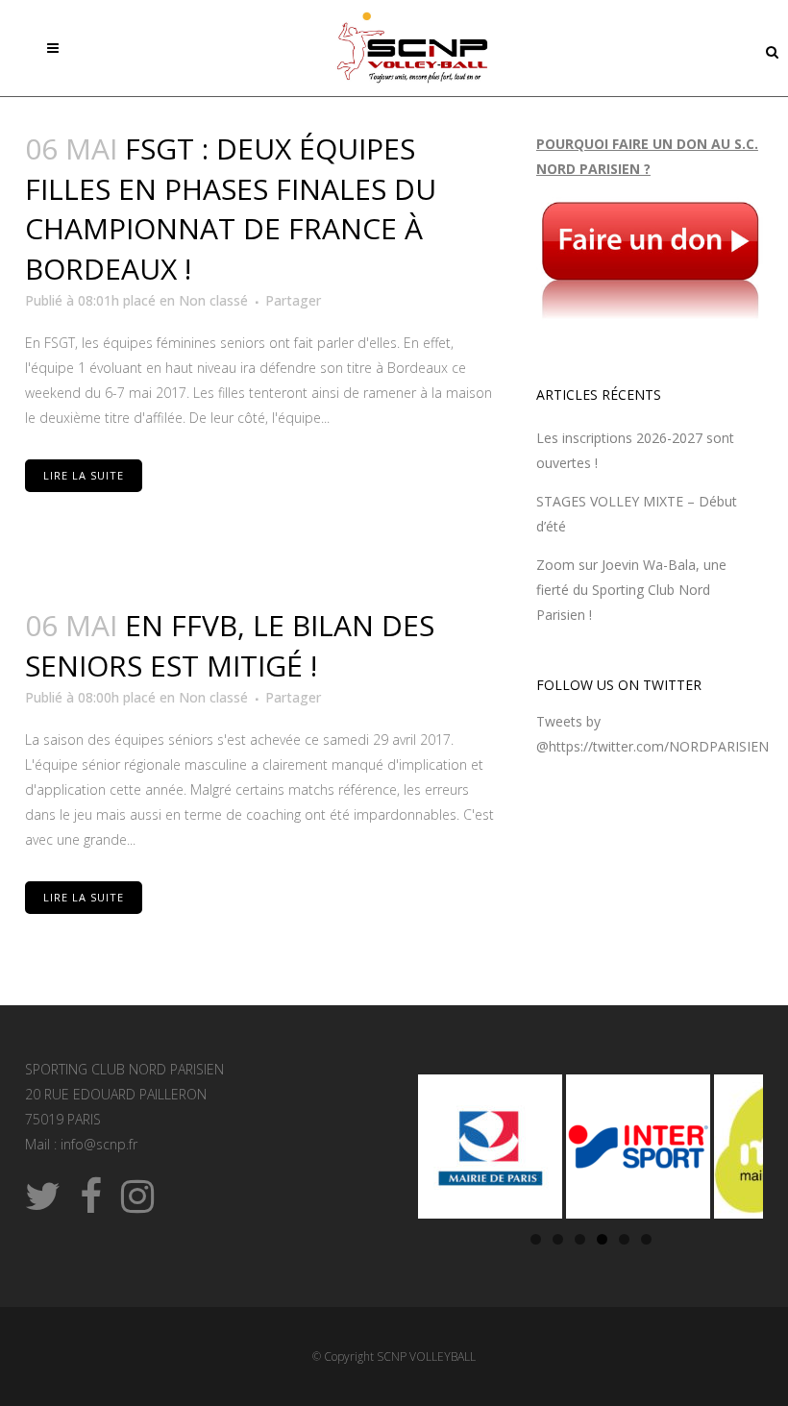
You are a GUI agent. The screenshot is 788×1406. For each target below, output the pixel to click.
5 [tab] (624, 1239)
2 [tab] (558, 1239)
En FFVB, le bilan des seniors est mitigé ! (229, 645)
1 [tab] (535, 1239)
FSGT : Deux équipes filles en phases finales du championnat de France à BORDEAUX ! (230, 208)
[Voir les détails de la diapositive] (490, 1146)
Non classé (213, 300)
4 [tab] (602, 1239)
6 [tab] (646, 1239)
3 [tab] (580, 1239)
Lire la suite (83, 475)
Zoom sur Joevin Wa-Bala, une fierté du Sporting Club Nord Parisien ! (631, 589)
